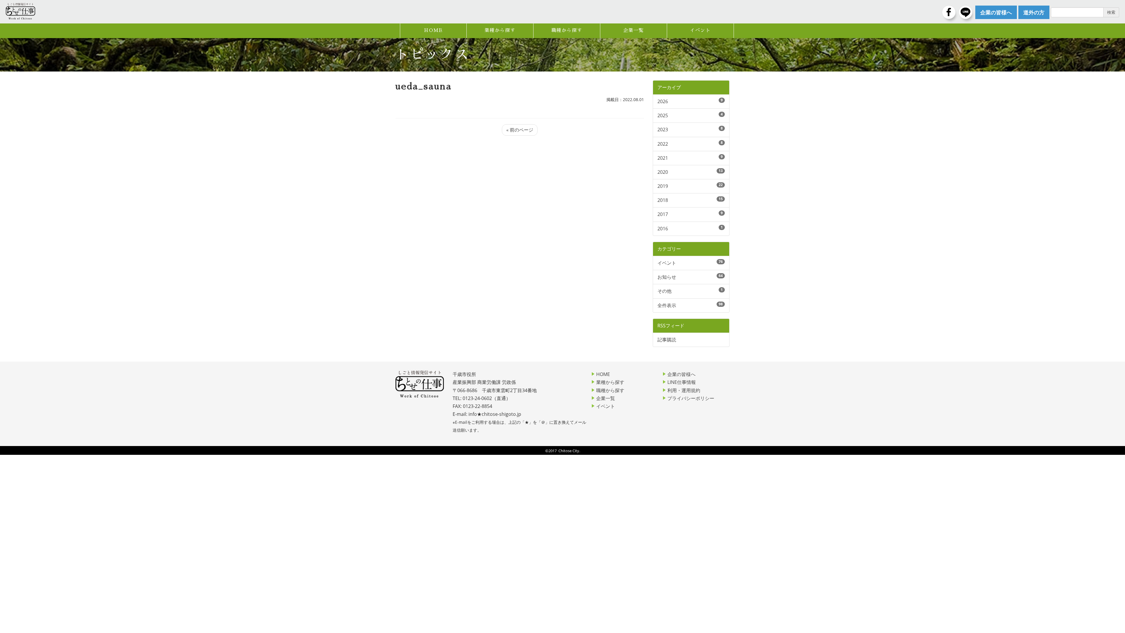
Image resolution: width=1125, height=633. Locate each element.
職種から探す (566, 30)
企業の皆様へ (681, 374)
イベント (700, 30)
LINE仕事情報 (681, 382)
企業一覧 (633, 30)
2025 (662, 115)
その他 (664, 291)
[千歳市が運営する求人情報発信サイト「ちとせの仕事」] (20, 11)
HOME (433, 30)
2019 (662, 186)
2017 (662, 214)
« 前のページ (519, 130)
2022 (662, 144)
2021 (662, 158)
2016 (662, 228)
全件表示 (666, 305)
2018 (662, 200)
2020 (662, 172)
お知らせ (666, 277)
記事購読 (666, 339)
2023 (662, 129)
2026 (662, 101)
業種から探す (500, 30)
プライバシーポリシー (690, 398)
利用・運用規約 (683, 390)
